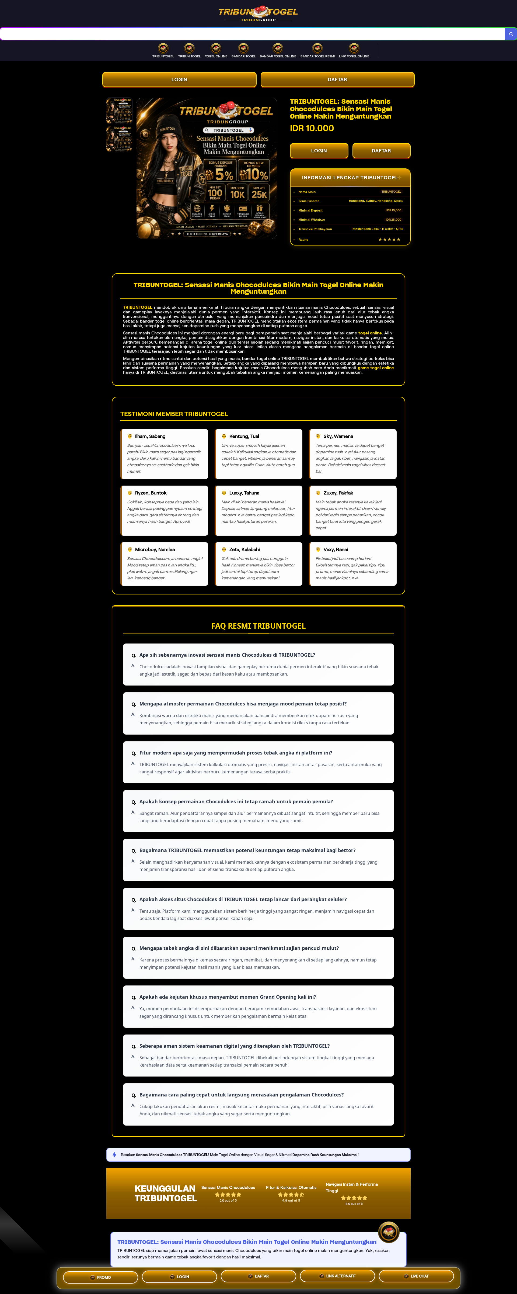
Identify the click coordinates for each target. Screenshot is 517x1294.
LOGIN (179, 79)
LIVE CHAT (420, 1276)
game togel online (376, 367)
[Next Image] (272, 169)
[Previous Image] (141, 169)
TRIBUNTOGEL (137, 307)
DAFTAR (337, 79)
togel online (370, 333)
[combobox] (252, 34)
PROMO (104, 1277)
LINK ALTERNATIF (341, 1276)
